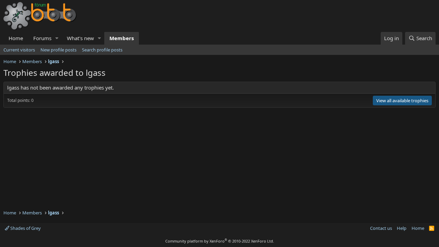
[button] (57, 38)
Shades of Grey (25, 228)
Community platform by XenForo (219, 241)
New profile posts (58, 50)
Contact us (381, 228)
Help (401, 228)
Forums (42, 38)
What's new (80, 38)
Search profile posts (102, 50)
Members (121, 38)
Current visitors (19, 50)
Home (16, 38)
